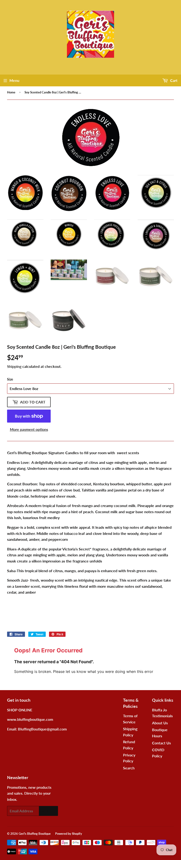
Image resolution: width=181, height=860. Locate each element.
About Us (160, 723)
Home (11, 92)
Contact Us (161, 743)
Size (10, 379)
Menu (14, 80)
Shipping (14, 366)
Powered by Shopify (68, 833)
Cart (173, 80)
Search (129, 768)
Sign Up (48, 811)
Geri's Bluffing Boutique (35, 833)
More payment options (29, 429)
